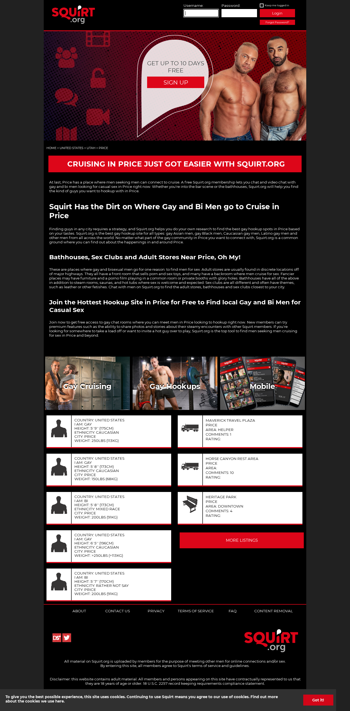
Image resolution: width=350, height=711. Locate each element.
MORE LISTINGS (242, 540)
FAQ (233, 611)
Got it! (318, 700)
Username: (193, 5)
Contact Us (117, 611)
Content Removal (273, 611)
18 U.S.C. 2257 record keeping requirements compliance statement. (204, 683)
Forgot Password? (277, 22)
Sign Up (176, 82)
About (79, 611)
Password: (230, 5)
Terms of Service (196, 611)
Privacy (156, 611)
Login (277, 13)
